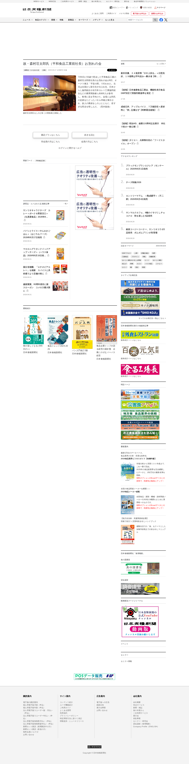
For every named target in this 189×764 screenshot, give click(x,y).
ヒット (147, 260)
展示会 (126, 1)
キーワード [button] (83, 20)
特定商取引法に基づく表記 (71, 718)
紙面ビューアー (119, 7)
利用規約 (63, 713)
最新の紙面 (147, 7)
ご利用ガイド (111, 13)
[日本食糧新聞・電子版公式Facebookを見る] (161, 20)
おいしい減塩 (157, 260)
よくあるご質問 (98, 13)
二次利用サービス (67, 1)
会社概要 (137, 702)
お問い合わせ (28, 735)
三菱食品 (125, 256)
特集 (62, 20)
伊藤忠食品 (144, 253)
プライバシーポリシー (69, 716)
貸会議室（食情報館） (142, 724)
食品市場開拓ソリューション (145, 1)
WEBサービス (39, 1)
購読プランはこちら (50, 135)
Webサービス (138, 705)
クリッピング (133, 7)
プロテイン (135, 256)
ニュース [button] (26, 20)
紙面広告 (100, 705)
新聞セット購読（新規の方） (35, 729)
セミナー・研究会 (113, 1)
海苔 (153, 253)
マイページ (95, 747)
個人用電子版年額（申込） (34, 708)
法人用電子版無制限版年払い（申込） (38, 724)
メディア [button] (97, 20)
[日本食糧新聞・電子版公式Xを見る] (166, 20)
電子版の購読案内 (30, 702)
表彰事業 (137, 718)
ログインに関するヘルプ (70, 148)
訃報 (44, 70)
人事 (136, 253)
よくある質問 (65, 710)
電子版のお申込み (139, 14)
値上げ (124, 263)
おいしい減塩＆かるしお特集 (131, 260)
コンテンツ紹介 (66, 702)
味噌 (131, 263)
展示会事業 (101, 708)
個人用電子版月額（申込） (34, 705)
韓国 (143, 267)
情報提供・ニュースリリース (72, 721)
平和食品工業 (40, 160)
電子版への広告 (103, 702)
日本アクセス (126, 253)
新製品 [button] (71, 20)
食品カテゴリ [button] (41, 20)
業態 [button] (53, 20)
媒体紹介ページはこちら (131, 340)
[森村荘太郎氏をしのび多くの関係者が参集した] (49, 93)
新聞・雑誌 (83, 1)
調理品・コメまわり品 (31, 70)
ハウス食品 (148, 263)
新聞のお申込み (157, 14)
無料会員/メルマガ (30, 732)
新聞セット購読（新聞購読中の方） (37, 726)
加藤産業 (152, 256)
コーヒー (159, 263)
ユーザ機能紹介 (66, 705)
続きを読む (89, 135)
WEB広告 (52, 1)
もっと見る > (161, 64)
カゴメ (139, 263)
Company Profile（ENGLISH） (146, 726)
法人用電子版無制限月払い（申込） (37, 721)
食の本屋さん (97, 1)
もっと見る (109, 20)
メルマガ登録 (124, 13)
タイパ (124, 267)
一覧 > (66, 204)
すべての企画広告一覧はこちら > (152, 318)
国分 (137, 267)
